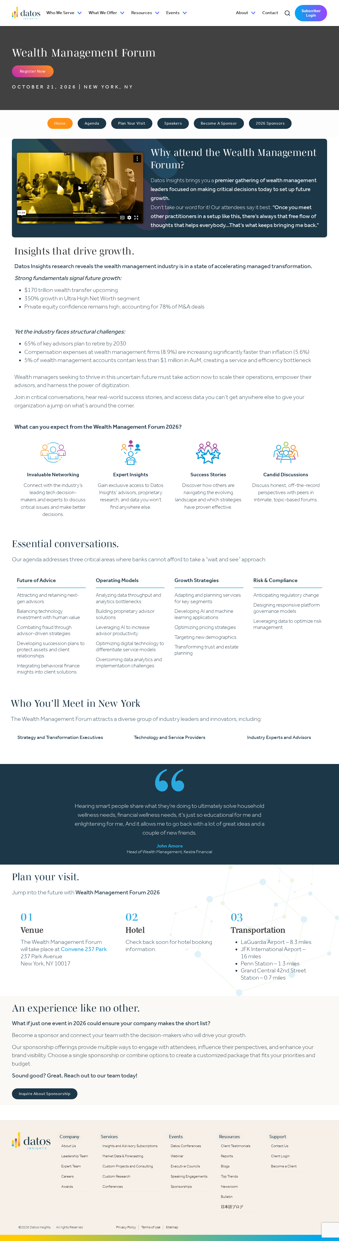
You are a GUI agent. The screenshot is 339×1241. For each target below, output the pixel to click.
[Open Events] (185, 13)
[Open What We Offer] (122, 13)
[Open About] (253, 13)
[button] (287, 13)
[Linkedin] (318, 1139)
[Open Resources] (157, 13)
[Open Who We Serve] (79, 13)
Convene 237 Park (84, 949)
